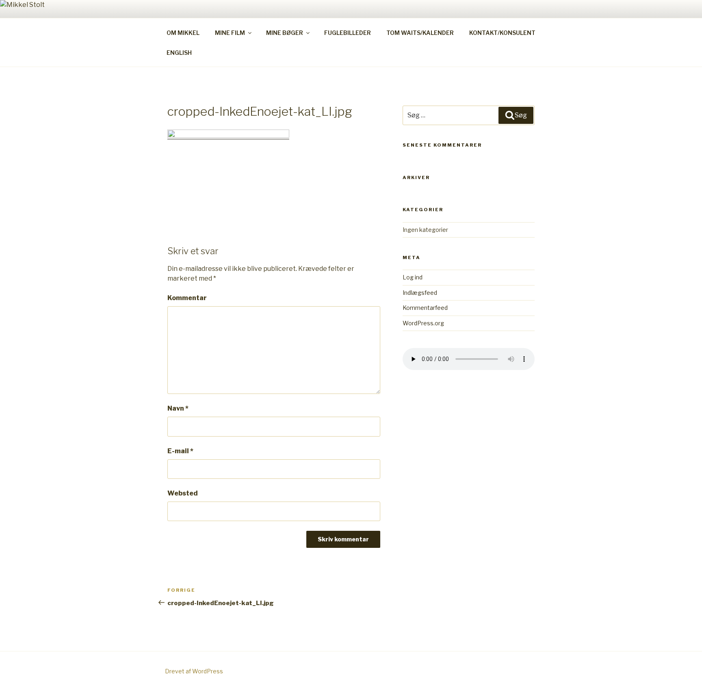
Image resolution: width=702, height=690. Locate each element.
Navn (177, 408)
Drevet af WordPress (194, 671)
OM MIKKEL (183, 32)
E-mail (180, 451)
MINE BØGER (284, 32)
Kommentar (187, 298)
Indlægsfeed (420, 292)
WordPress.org (423, 323)
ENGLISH (179, 52)
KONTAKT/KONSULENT (502, 32)
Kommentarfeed (425, 307)
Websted (182, 493)
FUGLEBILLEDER (347, 32)
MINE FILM (230, 32)
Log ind (412, 277)
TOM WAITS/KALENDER (420, 32)
